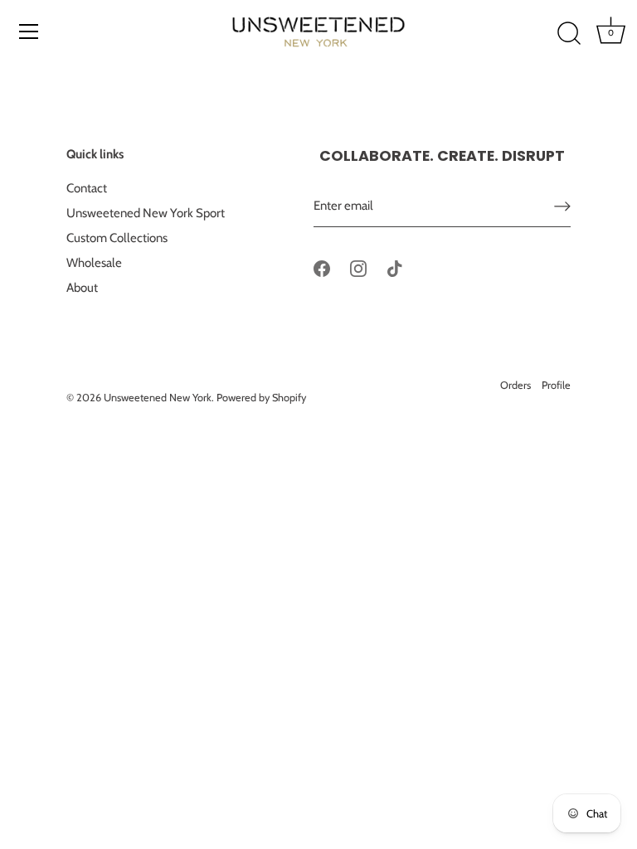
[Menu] (29, 31)
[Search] (569, 34)
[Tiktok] (395, 267)
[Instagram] (358, 267)
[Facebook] (322, 267)
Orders (515, 385)
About (82, 287)
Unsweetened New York (158, 397)
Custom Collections (117, 237)
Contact (86, 188)
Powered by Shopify (261, 397)
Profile (556, 385)
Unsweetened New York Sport (145, 213)
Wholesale (94, 262)
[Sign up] (562, 205)
